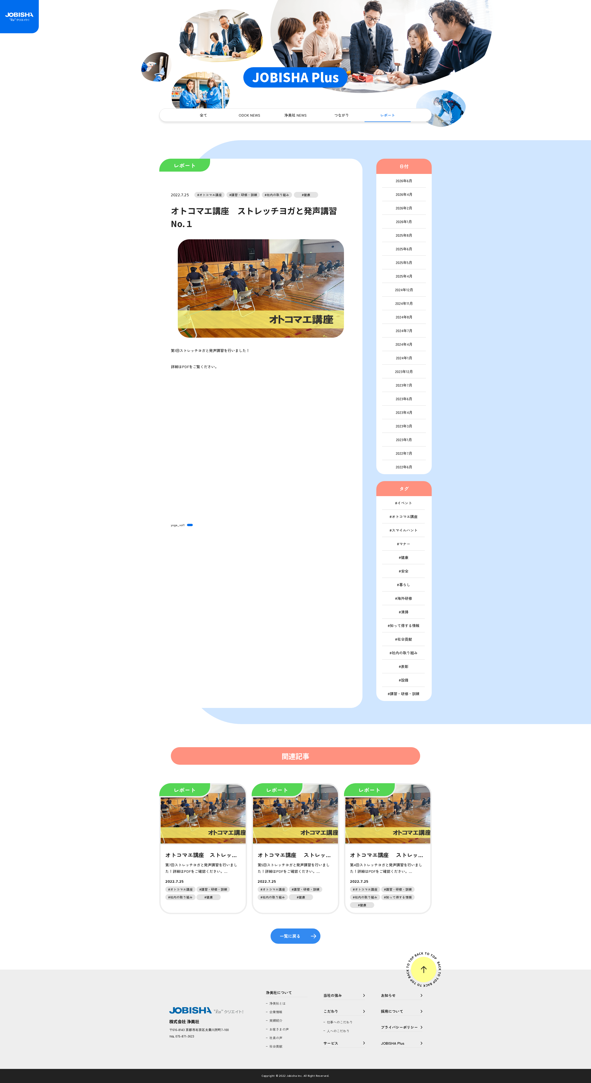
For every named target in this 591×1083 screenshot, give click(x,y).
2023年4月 (404, 412)
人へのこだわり (338, 1030)
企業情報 (275, 1012)
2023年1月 (404, 439)
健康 (404, 557)
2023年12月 (404, 371)
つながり (341, 115)
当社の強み (332, 995)
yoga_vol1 (178, 525)
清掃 (404, 612)
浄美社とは (277, 1003)
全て (203, 115)
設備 (404, 680)
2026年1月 (404, 221)
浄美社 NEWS (295, 115)
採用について (392, 1011)
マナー (404, 543)
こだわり (330, 1011)
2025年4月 (404, 276)
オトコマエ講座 (405, 516)
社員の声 (275, 1037)
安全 (404, 571)
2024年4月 (404, 344)
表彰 (404, 666)
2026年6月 (404, 180)
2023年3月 (404, 426)
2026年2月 (404, 208)
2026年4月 (404, 194)
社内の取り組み (405, 652)
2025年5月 (404, 262)
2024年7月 (404, 330)
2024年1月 (404, 358)
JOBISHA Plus (392, 1043)
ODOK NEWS (249, 115)
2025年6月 (404, 249)
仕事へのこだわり (340, 1022)
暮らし (404, 584)
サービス (330, 1043)
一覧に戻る (290, 936)
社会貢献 (404, 639)
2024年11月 (404, 303)
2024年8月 (404, 317)
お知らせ (388, 995)
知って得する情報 (404, 625)
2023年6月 (404, 398)
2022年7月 (404, 453)
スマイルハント (405, 530)
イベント (404, 503)
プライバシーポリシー (399, 1027)
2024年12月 (404, 289)
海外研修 (404, 598)
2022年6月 (404, 467)
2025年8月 (404, 235)
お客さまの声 (279, 1029)
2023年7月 (404, 385)
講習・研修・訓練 (404, 693)
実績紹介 (275, 1020)
